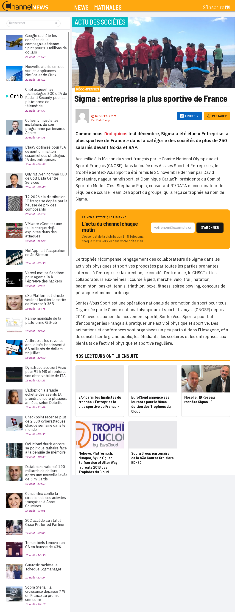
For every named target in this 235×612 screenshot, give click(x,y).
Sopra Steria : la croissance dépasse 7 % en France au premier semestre (45, 593)
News (81, 7)
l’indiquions (115, 133)
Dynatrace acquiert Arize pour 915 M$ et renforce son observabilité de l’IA (46, 371)
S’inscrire (213, 7)
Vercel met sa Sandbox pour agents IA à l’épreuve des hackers (44, 277)
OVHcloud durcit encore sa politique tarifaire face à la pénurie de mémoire (46, 448)
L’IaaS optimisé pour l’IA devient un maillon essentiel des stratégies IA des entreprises (45, 153)
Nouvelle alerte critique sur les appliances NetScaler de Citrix (44, 70)
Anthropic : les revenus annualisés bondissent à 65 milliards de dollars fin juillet (45, 346)
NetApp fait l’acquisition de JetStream (45, 252)
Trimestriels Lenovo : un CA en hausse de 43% (45, 544)
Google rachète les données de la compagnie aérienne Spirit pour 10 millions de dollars (46, 43)
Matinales (108, 7)
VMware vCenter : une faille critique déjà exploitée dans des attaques (43, 229)
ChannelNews (25, 6)
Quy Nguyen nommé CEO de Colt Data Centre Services (46, 178)
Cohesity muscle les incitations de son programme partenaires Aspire (45, 126)
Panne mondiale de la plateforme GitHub (43, 320)
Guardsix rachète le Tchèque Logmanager (43, 567)
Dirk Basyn (103, 120)
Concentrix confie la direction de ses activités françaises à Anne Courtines (45, 499)
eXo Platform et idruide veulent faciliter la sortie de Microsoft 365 (45, 299)
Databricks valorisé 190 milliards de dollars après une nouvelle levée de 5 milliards (46, 472)
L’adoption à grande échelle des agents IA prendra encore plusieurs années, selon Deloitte (46, 396)
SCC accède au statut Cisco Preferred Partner (44, 522)
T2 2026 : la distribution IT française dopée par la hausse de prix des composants (46, 203)
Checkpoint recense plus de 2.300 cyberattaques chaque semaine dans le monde (46, 423)
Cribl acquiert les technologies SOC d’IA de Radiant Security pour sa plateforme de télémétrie (46, 97)
